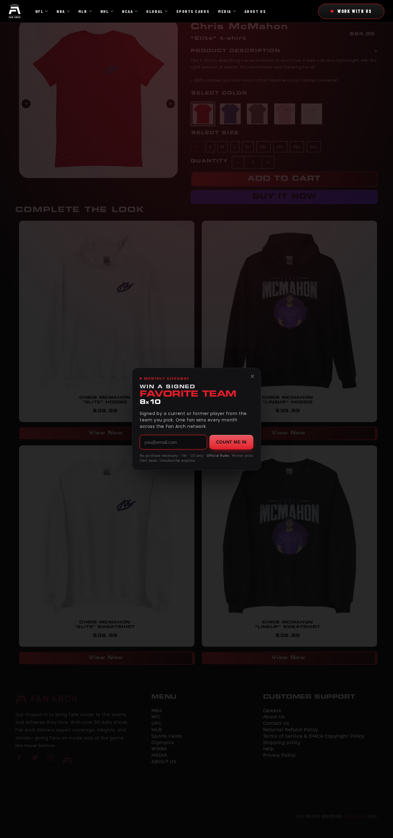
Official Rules (218, 455)
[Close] (252, 376)
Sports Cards (192, 11)
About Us (255, 11)
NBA (60, 11)
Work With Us (354, 11)
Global (154, 11)
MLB (82, 11)
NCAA (127, 11)
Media (224, 11)
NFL (39, 11)
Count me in (231, 442)
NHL (104, 11)
